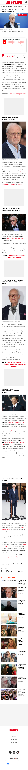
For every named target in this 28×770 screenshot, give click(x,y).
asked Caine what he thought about (15, 238)
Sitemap (14, 736)
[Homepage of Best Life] (13, 730)
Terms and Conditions (14, 745)
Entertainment (9, 6)
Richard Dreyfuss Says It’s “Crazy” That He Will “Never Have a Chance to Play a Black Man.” (14, 364)
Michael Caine (11, 57)
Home (2, 6)
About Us (14, 734)
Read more (8, 564)
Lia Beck (5, 35)
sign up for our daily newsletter (15, 557)
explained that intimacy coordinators (14, 422)
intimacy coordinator (16, 172)
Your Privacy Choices (15, 764)
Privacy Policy (14, 742)
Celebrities (7, 570)
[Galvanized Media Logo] (14, 758)
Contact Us (14, 739)
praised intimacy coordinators (9, 184)
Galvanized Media (11, 760)
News (20, 571)
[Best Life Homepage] (14, 2)
